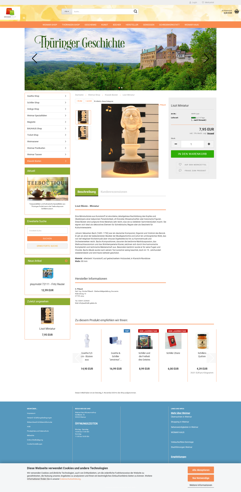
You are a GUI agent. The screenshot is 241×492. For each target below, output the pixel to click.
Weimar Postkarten (36, 148)
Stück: (173, 138)
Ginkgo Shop (33, 109)
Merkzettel (209, 2)
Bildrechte (30, 435)
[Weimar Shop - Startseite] (28, 13)
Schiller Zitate (173, 353)
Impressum (31, 413)
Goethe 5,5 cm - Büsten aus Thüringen (87, 356)
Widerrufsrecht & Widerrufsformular (39, 422)
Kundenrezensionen (114, 191)
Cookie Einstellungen (34, 444)
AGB (28, 426)
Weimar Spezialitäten (37, 115)
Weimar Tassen (34, 154)
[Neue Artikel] (66, 261)
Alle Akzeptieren (201, 470)
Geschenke (90, 24)
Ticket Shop (32, 135)
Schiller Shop (33, 102)
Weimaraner (33, 141)
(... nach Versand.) (198, 120)
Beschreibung (87, 191)
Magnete (31, 122)
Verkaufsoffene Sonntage (182, 442)
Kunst (104, 24)
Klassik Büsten (34, 161)
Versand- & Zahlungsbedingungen (39, 418)
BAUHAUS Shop (34, 128)
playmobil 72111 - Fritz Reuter (47, 284)
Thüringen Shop (71, 24)
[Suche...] (135, 12)
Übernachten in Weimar (181, 417)
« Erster (79, 101)
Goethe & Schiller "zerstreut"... (115, 356)
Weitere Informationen (201, 485)
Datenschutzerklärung (70, 479)
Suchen (47, 238)
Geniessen (148, 24)
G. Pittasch (162, 105)
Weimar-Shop (50, 24)
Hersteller (132, 24)
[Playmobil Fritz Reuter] (47, 273)
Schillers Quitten (202, 355)
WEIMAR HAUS (192, 24)
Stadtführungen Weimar (181, 447)
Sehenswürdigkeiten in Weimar (184, 427)
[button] (119, 87)
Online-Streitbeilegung (35, 440)
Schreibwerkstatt (169, 24)
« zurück (88, 101)
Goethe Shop (33, 96)
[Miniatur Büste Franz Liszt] (130, 141)
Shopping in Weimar (180, 422)
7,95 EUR (47, 334)
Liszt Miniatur (47, 328)
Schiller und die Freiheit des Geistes (144, 356)
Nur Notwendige (200, 478)
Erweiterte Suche (47, 246)
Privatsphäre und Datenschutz (38, 431)
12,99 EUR (47, 290)
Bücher (117, 24)
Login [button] (194, 2)
